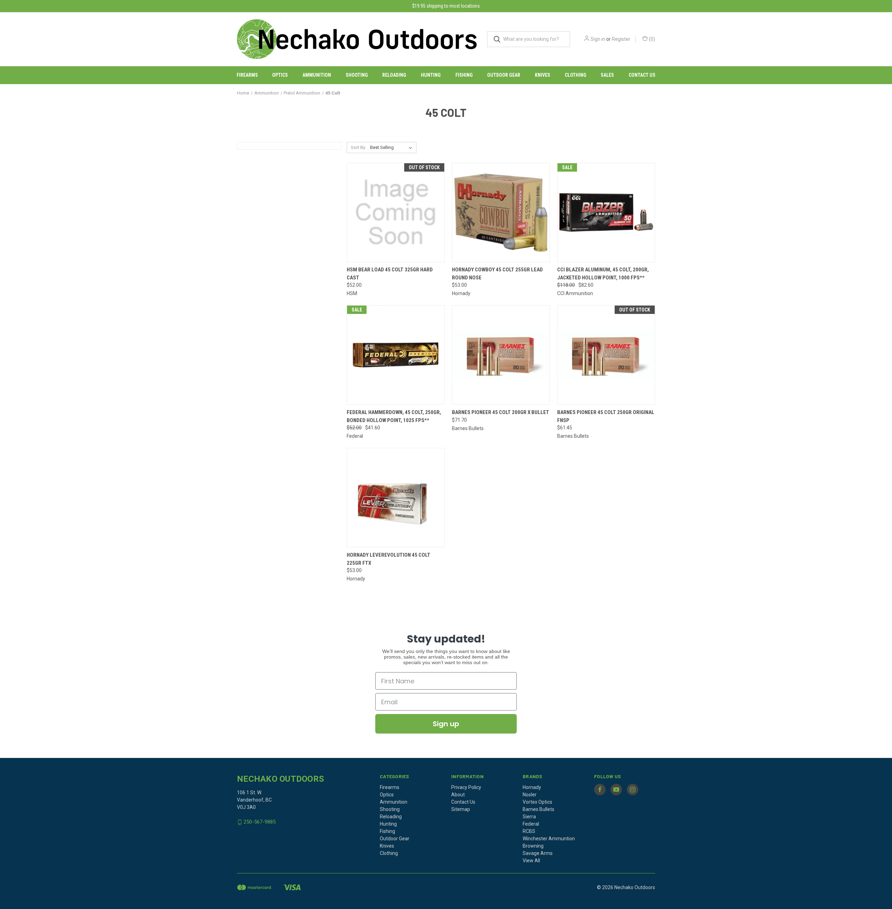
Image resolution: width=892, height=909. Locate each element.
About (458, 794)
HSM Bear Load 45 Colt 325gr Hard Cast (390, 273)
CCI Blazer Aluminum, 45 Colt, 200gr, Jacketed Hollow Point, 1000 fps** (603, 273)
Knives (542, 75)
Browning (533, 846)
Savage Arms (538, 853)
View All (531, 860)
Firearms (247, 75)
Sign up (446, 724)
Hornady (532, 787)
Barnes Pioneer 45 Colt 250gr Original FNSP (605, 416)
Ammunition (316, 75)
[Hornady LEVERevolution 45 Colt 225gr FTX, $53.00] (395, 497)
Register (621, 39)
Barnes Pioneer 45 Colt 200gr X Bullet (500, 412)
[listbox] (392, 147)
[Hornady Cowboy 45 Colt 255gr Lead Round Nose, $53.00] (500, 212)
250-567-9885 (260, 822)
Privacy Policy (466, 787)
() (651, 39)
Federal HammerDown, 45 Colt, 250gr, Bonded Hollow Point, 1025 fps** (394, 416)
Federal (531, 824)
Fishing (464, 75)
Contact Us (642, 75)
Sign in (598, 39)
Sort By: (358, 147)
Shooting (357, 75)
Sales (607, 75)
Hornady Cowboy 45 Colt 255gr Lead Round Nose (497, 273)
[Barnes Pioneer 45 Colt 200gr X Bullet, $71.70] (500, 355)
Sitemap (460, 809)
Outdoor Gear (503, 75)
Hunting (431, 75)
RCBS (529, 831)
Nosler (530, 794)
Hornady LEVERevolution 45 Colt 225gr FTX (388, 559)
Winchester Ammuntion (549, 838)
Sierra (529, 816)
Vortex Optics (537, 802)
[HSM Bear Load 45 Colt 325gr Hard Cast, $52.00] (395, 212)
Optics (280, 75)
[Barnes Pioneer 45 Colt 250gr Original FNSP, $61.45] (606, 355)
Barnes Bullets (538, 809)
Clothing (575, 75)
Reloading (394, 75)
